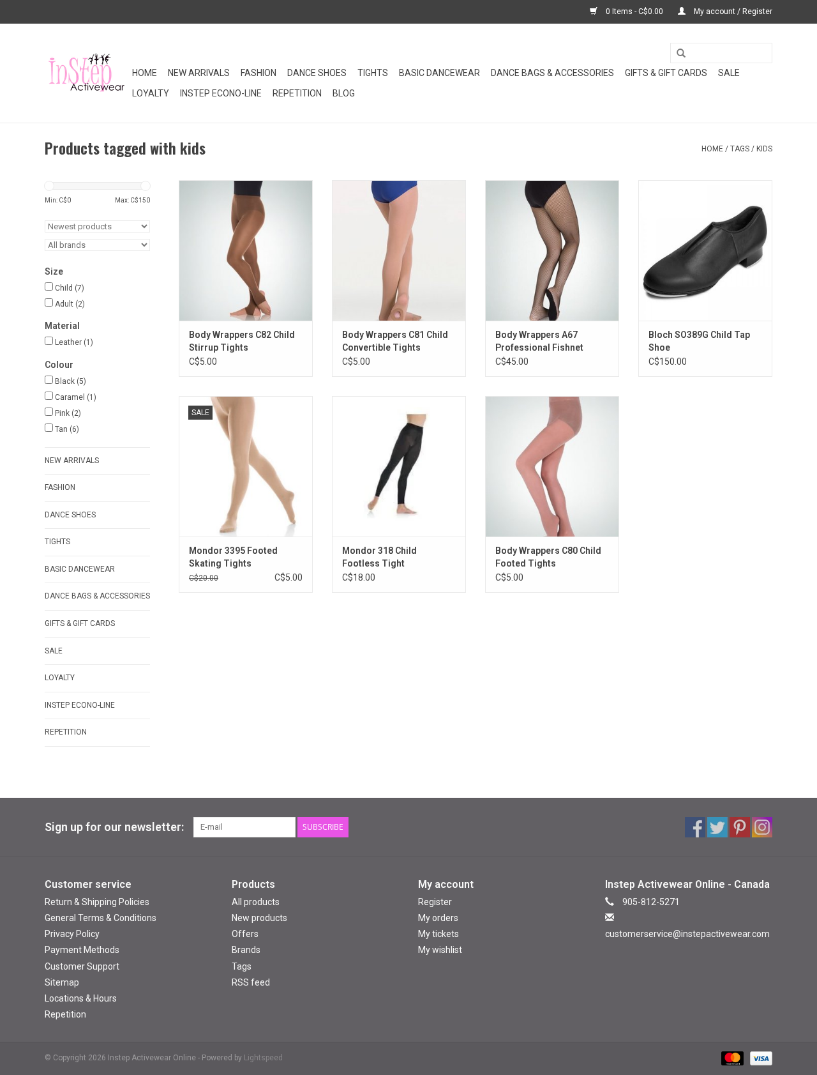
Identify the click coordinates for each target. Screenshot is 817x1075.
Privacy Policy (72, 934)
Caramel (75, 397)
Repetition (297, 93)
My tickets (438, 934)
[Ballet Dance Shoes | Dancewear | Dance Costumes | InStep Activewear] (86, 73)
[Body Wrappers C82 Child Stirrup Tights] (246, 250)
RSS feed (251, 982)
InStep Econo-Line (221, 93)
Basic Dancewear (439, 73)
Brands (246, 950)
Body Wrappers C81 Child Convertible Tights (395, 341)
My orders (438, 918)
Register (435, 902)
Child (69, 288)
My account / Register (732, 11)
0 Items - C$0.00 (634, 11)
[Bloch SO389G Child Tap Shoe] (705, 250)
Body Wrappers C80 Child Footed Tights (548, 556)
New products (259, 918)
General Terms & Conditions (100, 918)
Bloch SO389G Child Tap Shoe (699, 341)
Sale (729, 73)
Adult (70, 304)
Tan (67, 429)
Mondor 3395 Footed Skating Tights (233, 556)
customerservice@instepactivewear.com (687, 934)
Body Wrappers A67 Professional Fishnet (539, 341)
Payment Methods (82, 950)
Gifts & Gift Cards (666, 73)
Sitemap (62, 982)
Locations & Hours (81, 998)
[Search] (676, 54)
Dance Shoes (317, 73)
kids (764, 148)
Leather (74, 342)
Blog (344, 93)
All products (256, 902)
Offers (245, 934)
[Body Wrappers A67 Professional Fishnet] (552, 250)
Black (70, 381)
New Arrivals (199, 73)
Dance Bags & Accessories (552, 73)
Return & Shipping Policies (97, 902)
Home (144, 73)
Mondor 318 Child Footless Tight (379, 556)
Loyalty (150, 93)
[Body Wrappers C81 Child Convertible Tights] (399, 250)
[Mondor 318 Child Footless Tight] (399, 466)
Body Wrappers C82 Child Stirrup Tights (242, 341)
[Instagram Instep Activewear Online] (762, 827)
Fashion (258, 73)
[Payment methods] (731, 1058)
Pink (68, 413)
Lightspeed (263, 1057)
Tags (739, 148)
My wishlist (440, 950)
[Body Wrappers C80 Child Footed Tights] (552, 466)
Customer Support (82, 966)
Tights (372, 73)
